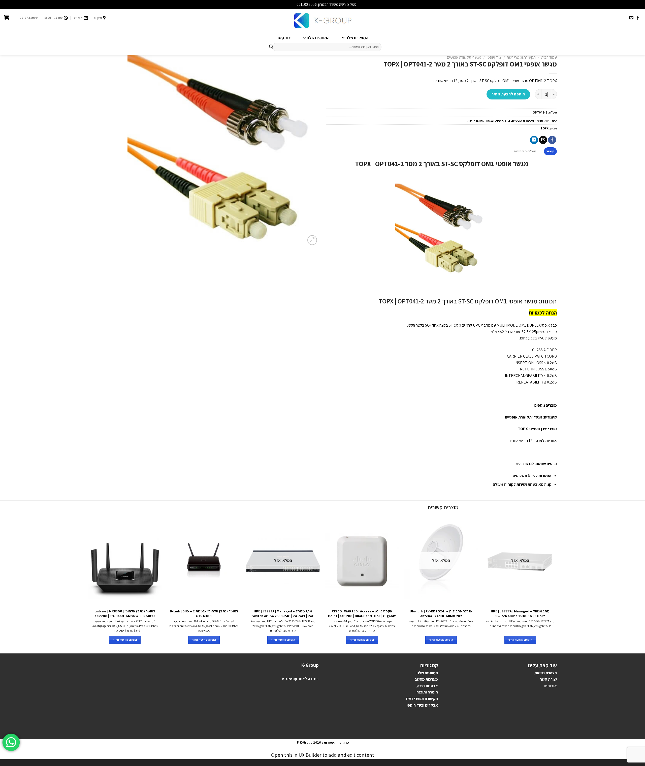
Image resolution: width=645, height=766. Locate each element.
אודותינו (550, 685)
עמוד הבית (549, 57)
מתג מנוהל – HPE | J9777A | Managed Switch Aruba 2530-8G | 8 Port (520, 613)
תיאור (550, 151)
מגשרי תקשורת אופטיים (464, 57)
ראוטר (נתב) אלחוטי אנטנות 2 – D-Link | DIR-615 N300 (204, 613)
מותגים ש (428, 673)
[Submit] (271, 47)
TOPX (544, 128)
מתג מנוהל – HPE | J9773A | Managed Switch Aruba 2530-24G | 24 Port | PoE (283, 613)
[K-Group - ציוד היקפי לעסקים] (322, 21)
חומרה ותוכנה (427, 692)
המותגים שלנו (318, 38)
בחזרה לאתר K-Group (300, 678)
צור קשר (284, 38)
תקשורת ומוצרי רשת (521, 57)
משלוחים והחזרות (525, 151)
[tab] (550, 151)
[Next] (88, 584)
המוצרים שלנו (356, 38)
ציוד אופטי (494, 57)
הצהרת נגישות (545, 673)
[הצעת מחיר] (6, 18)
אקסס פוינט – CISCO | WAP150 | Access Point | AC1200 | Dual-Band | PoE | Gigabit (362, 613)
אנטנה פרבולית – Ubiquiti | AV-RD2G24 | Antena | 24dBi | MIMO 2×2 (441, 613)
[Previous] (557, 584)
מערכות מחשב (426, 679)
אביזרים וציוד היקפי (422, 705)
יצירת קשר (548, 679)
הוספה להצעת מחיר (508, 94)
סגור (292, 4)
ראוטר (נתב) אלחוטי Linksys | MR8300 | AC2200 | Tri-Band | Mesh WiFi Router (124, 613)
